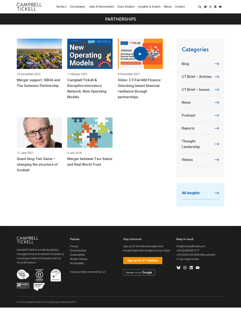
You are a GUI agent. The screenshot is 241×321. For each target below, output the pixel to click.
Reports (188, 128)
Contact (180, 6)
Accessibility (77, 263)
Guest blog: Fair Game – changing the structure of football (37, 164)
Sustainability (77, 254)
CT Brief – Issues (196, 89)
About (167, 6)
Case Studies (126, 6)
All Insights (191, 193)
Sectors (61, 6)
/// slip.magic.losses (187, 259)
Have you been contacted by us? (88, 271)
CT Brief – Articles (197, 77)
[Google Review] (139, 272)
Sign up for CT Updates (142, 260)
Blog (185, 64)
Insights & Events (149, 6)
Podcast (188, 115)
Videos (187, 160)
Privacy (74, 246)
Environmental (78, 250)
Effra (73, 302)
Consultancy (77, 6)
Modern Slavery (78, 259)
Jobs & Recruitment (101, 6)
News (186, 102)
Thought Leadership (191, 144)
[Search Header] (199, 7)
